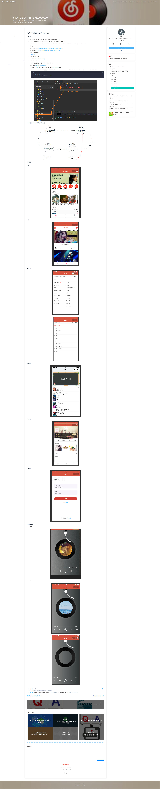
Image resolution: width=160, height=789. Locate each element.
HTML (34, 20)
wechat (45, 20)
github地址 (36, 67)
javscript (39, 20)
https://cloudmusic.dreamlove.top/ (38, 58)
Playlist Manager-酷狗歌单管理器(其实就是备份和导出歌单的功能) (121, 97)
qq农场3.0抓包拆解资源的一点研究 (116, 104)
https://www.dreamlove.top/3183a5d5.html (43, 690)
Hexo (78, 785)
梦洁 (35, 688)
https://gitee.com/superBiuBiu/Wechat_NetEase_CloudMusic (48, 50)
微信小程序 (39, 695)
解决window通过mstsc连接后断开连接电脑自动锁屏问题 (120, 101)
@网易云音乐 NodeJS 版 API (40, 65)
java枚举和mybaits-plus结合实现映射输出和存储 (119, 108)
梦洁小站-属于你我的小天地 (73, 692)
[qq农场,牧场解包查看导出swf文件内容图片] (111, 114)
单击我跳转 (33, 54)
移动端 (34, 695)
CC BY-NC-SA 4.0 (53, 692)
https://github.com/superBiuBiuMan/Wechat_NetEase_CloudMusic (49, 48)
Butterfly (83, 785)
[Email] (121, 50)
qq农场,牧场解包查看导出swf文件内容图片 (121, 112)
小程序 (29, 695)
